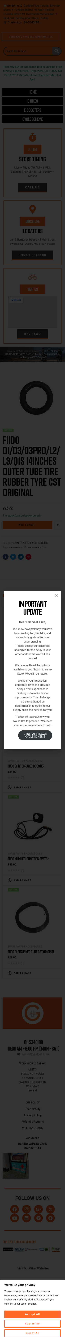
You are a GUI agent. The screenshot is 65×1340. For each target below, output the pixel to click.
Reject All (32, 1333)
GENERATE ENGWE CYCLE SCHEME (35, 735)
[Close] (56, 595)
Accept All (32, 1314)
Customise (32, 1324)
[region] (32, 1310)
